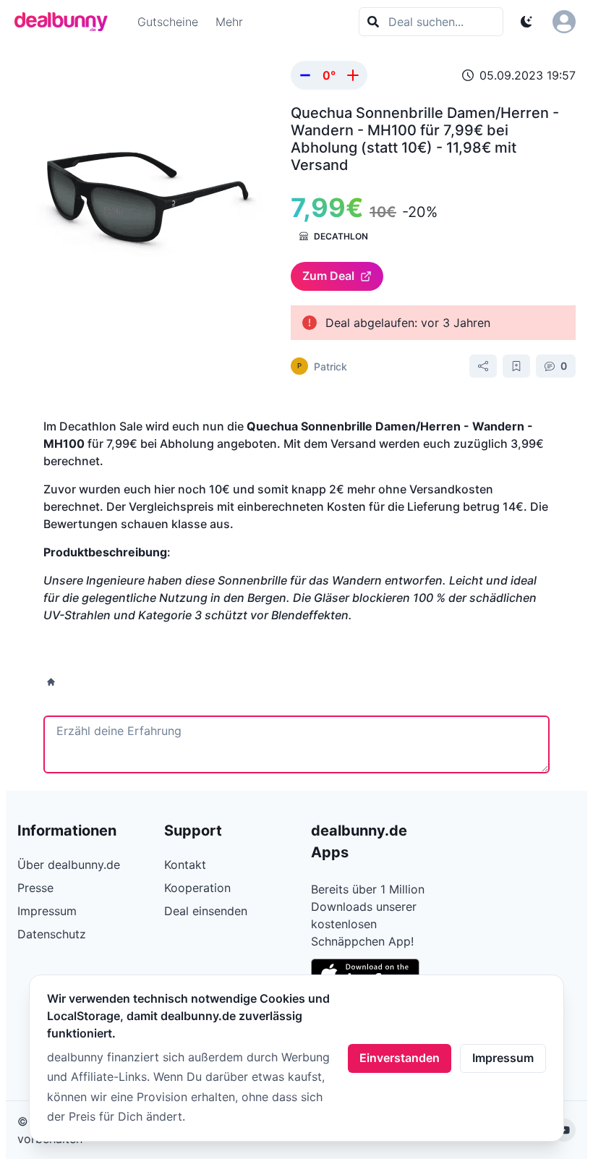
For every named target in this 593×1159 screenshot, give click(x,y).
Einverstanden (399, 1057)
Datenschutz (51, 934)
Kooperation (197, 887)
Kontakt (185, 864)
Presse (35, 887)
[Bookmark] (516, 366)
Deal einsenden (205, 911)
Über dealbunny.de (68, 864)
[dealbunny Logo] (65, 21)
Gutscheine (167, 21)
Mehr (229, 21)
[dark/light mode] (526, 21)
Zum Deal (328, 275)
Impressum (503, 1057)
